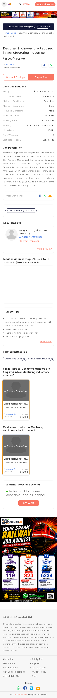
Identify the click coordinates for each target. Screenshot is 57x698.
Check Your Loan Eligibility (28, 26)
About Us (8, 659)
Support (36, 663)
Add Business (10, 667)
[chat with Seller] (44, 65)
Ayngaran (10, 64)
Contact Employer (16, 77)
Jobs (13, 32)
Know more (46, 341)
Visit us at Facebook (14, 671)
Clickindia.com (19, 694)
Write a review (44, 248)
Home (6, 32)
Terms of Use (39, 667)
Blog (34, 676)
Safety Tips (37, 659)
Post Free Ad (9, 663)
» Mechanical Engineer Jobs (21, 210)
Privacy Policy (39, 671)
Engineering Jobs (13, 358)
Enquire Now (41, 77)
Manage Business (45, 4)
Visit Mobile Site (11, 676)
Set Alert (28, 503)
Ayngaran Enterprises (30, 236)
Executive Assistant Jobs (38, 358)
